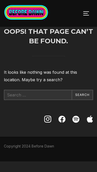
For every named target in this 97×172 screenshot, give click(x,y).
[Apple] (90, 119)
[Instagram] (48, 119)
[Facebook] (62, 119)
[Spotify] (76, 119)
